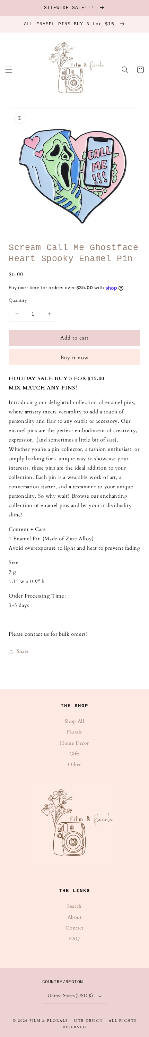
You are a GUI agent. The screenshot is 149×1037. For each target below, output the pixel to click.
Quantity (18, 300)
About (75, 917)
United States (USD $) (70, 996)
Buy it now (74, 357)
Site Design (88, 1020)
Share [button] (23, 651)
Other (74, 764)
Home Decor (74, 743)
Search (74, 906)
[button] (8, 69)
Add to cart (74, 337)
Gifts (74, 754)
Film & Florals (48, 1020)
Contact (74, 928)
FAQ (74, 938)
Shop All (75, 721)
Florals (74, 732)
